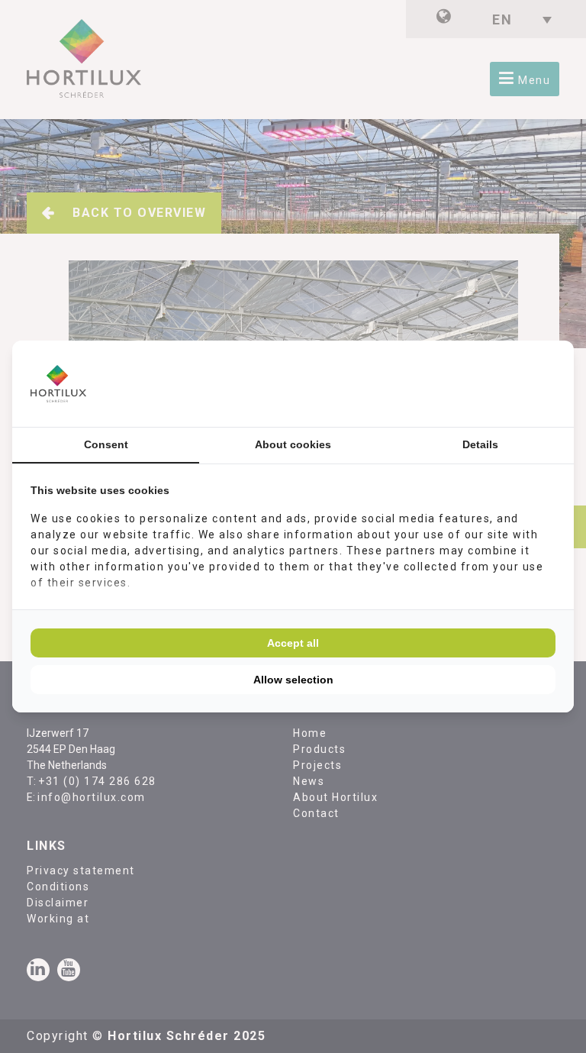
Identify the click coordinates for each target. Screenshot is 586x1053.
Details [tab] (480, 444)
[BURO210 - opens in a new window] (498, 383)
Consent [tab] (106, 444)
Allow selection (293, 679)
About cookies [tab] (293, 444)
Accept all (293, 643)
